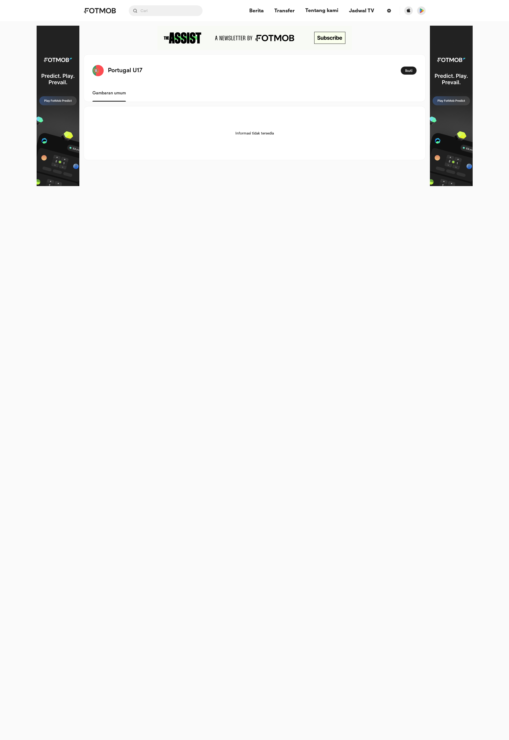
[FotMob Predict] (58, 106)
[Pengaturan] (389, 10)
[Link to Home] (100, 10)
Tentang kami (321, 10)
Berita (256, 10)
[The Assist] (254, 38)
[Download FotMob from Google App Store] (421, 10)
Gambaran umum (109, 93)
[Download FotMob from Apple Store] (408, 10)
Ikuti (408, 70)
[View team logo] (98, 70)
